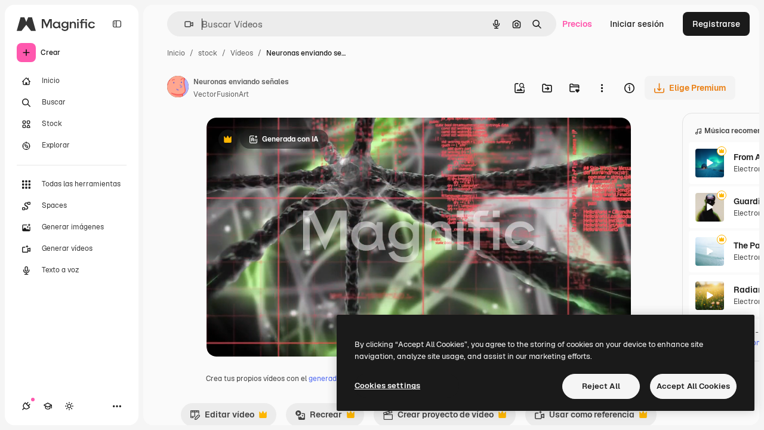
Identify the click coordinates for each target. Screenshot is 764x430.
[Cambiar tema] (69, 406)
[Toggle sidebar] (117, 23)
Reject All (601, 386)
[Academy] (47, 406)
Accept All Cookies (693, 386)
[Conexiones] (26, 406)
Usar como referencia (584, 417)
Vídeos (241, 53)
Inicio (176, 53)
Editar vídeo (222, 417)
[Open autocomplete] (184, 24)
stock (207, 53)
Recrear (318, 417)
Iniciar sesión (637, 24)
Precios (577, 24)
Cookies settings (387, 385)
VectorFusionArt (221, 94)
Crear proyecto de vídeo (438, 417)
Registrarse (716, 24)
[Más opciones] (602, 88)
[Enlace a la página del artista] (178, 88)
